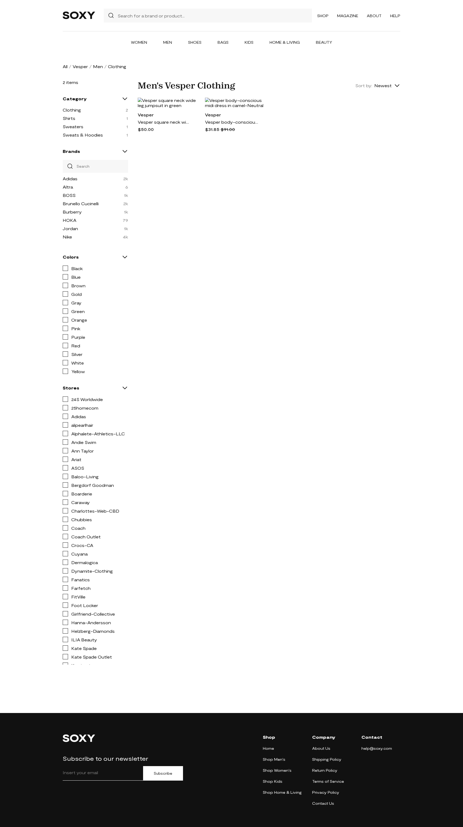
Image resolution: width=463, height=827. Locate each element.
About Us (321, 748)
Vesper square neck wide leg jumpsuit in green (164, 121)
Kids (249, 42)
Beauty (324, 42)
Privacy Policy (325, 792)
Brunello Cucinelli (81, 203)
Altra (68, 186)
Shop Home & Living (282, 792)
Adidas (70, 178)
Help (395, 15)
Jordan (70, 228)
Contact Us (323, 803)
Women (139, 42)
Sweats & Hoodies (83, 134)
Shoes (194, 42)
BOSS (69, 195)
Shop (322, 15)
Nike (67, 236)
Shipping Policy (326, 759)
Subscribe (163, 773)
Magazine (347, 15)
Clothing (72, 109)
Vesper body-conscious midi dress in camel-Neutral (232, 121)
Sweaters (73, 126)
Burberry (72, 211)
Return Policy (324, 770)
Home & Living (285, 42)
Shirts (69, 118)
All (65, 66)
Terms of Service (328, 781)
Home (268, 748)
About (374, 15)
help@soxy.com (376, 748)
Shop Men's (274, 759)
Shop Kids (272, 781)
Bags (223, 42)
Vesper (80, 66)
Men (167, 42)
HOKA (69, 220)
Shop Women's (277, 770)
